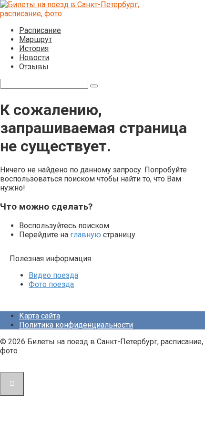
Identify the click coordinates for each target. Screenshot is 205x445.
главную (85, 234)
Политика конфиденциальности (76, 324)
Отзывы (34, 66)
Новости (34, 57)
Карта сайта (39, 315)
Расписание (40, 30)
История (34, 48)
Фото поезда (51, 284)
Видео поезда (53, 275)
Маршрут (35, 39)
